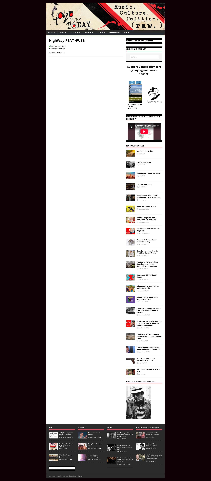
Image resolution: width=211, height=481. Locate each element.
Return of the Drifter (145, 151)
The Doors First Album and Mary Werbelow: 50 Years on (125, 460)
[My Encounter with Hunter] (82, 437)
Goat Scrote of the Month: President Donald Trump (147, 252)
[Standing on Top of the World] (130, 178)
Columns (75, 32)
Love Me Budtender (145, 184)
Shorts (81, 428)
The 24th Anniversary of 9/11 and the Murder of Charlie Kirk (149, 348)
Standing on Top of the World (148, 173)
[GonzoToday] (105, 29)
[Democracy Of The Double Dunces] (130, 279)
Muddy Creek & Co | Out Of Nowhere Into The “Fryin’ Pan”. (149, 196)
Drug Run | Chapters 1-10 (96, 445)
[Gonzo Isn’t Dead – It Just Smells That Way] (130, 244)
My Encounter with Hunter (94, 434)
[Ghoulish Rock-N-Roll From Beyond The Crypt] (130, 302)
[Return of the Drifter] (130, 155)
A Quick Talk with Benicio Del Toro (151, 445)
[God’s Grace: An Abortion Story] (82, 459)
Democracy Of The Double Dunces (147, 276)
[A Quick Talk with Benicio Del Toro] (140, 448)
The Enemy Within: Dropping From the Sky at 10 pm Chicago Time (149, 336)
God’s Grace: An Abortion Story (93, 456)
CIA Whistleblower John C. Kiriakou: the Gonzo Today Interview (154, 457)
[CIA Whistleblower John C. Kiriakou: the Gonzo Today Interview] (140, 459)
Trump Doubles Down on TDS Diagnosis (148, 230)
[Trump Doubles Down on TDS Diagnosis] (130, 233)
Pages (50, 32)
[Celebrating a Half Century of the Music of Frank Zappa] (111, 437)
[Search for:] (144, 57)
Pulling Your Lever (144, 162)
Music (62, 32)
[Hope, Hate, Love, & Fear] (130, 211)
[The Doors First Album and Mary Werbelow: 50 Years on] (111, 462)
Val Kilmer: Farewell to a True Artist (148, 370)
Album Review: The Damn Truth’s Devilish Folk (124, 447)
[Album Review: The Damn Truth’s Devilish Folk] (111, 450)
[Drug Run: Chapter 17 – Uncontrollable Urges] (130, 363)
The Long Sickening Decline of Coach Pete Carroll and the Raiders (149, 310)
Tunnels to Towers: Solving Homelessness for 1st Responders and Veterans (147, 264)
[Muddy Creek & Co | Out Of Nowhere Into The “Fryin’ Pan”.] (130, 200)
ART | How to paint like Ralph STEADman (66, 434)
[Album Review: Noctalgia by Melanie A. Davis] (130, 290)
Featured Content (135, 146)
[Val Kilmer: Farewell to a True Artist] (130, 374)
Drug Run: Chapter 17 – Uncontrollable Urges (146, 359)
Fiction (88, 32)
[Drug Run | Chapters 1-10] (82, 448)
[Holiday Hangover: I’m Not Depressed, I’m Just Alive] (130, 222)
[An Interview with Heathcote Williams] (140, 437)
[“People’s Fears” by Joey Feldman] (53, 459)
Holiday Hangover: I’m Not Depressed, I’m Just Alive (147, 219)
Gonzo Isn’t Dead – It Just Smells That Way (147, 241)
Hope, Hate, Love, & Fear (146, 206)
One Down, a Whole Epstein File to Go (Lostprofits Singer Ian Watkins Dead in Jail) (149, 323)
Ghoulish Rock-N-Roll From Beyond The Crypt (147, 298)
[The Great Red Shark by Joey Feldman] (53, 448)
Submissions (114, 32)
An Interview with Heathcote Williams (152, 434)
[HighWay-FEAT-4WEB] (57, 46)
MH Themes (78, 476)
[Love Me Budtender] (130, 189)
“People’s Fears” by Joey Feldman (65, 456)
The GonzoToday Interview (147, 428)
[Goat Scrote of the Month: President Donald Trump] (130, 255)
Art (50, 428)
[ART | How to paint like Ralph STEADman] (53, 437)
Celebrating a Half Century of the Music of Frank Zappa (125, 434)
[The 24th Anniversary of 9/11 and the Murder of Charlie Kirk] (130, 352)
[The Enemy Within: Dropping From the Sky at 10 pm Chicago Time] (130, 339)
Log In (126, 32)
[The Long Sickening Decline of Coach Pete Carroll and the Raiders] (130, 313)
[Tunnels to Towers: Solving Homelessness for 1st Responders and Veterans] (130, 266)
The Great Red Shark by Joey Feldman (66, 445)
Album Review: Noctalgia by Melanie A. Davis (148, 287)
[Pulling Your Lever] (130, 166)
